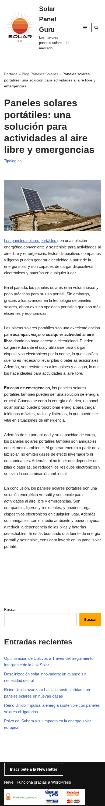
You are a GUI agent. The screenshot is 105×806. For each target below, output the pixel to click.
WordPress (61, 782)
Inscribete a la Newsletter (33, 769)
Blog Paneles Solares (40, 74)
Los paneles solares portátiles (30, 240)
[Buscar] (96, 27)
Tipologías (13, 161)
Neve (8, 782)
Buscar (10, 609)
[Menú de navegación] (85, 27)
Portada (11, 74)
